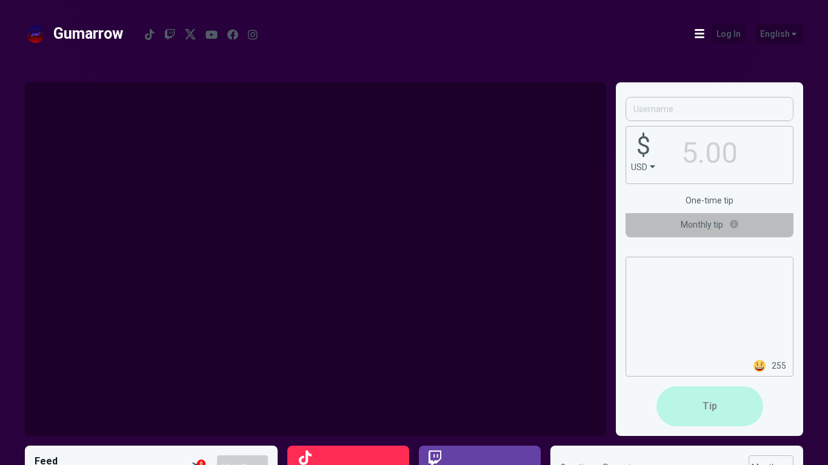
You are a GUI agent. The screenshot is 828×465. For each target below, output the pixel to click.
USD (639, 167)
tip (710, 406)
